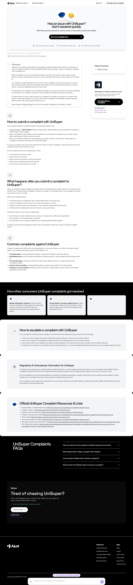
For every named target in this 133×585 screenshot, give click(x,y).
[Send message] (102, 582)
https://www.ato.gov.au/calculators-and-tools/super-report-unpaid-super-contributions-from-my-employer (80, 422)
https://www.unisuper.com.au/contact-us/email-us (57, 412)
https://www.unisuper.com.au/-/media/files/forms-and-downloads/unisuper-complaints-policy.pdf (72, 415)
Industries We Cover (102, 551)
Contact (119, 551)
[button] (23, 3)
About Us (99, 3)
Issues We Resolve (102, 548)
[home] (11, 3)
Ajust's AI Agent (28, 104)
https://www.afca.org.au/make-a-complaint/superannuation (60, 419)
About (118, 548)
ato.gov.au (116, 422)
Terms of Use (120, 561)
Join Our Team (120, 554)
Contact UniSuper (14, 130)
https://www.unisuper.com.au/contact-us (47, 410)
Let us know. (43, 56)
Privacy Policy (120, 557)
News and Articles (101, 561)
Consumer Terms (121, 564)
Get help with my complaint (115, 3)
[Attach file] (31, 582)
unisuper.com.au (84, 407)
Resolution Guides (101, 557)
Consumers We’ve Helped (104, 554)
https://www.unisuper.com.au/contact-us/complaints (62, 407)
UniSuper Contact (102, 69)
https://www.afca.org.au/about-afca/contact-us (45, 417)
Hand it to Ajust (18, 509)
